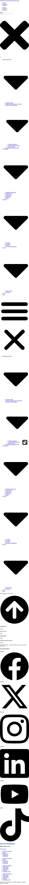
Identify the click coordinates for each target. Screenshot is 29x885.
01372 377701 (3, 631)
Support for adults (9, 102)
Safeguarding (5, 867)
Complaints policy (6, 871)
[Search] (0, 57)
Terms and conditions (7, 865)
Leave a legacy (8, 194)
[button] (14, 325)
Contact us (5, 4)
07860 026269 (3, 635)
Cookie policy (6, 869)
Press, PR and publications (11, 246)
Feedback (5, 870)
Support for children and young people (13, 104)
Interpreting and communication (12, 147)
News (4, 293)
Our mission (8, 244)
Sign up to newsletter (7, 851)
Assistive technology (12, 144)
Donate (4, 2)
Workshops (7, 292)
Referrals (5, 5)
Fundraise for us (8, 193)
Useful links (5, 856)
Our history (7, 242)
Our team (7, 245)
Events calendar (8, 291)
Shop (4, 294)
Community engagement (10, 192)
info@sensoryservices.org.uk (6, 640)
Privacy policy (6, 866)
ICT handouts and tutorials (13, 145)
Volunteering (8, 196)
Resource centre (11, 146)
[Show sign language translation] (24, 442)
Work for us (7, 197)
